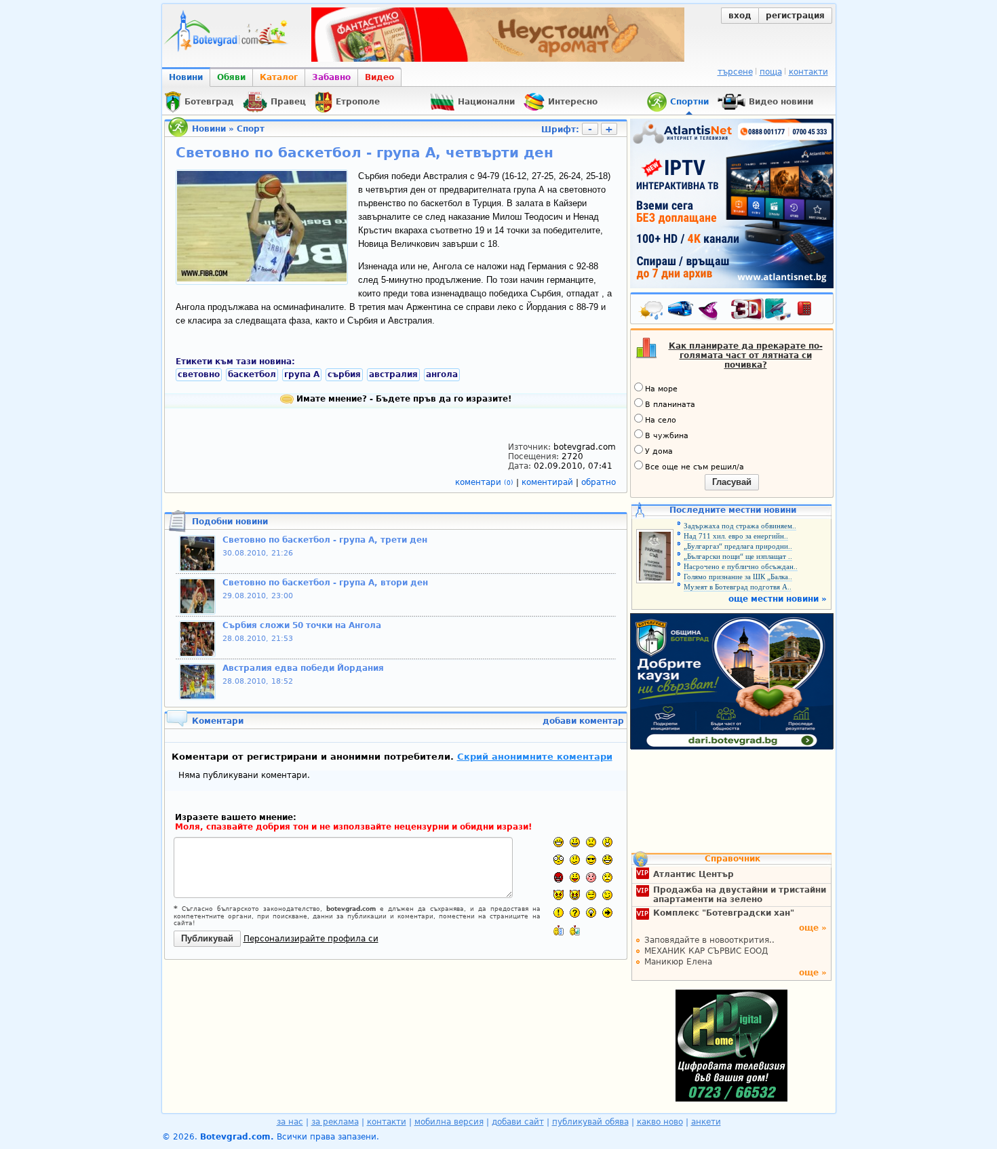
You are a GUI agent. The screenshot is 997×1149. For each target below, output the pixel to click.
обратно (598, 482)
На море (661, 389)
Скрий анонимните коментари (534, 757)
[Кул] (591, 860)
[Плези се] (575, 877)
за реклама (335, 1122)
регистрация (795, 15)
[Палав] (575, 895)
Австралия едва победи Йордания (303, 668)
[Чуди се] (591, 895)
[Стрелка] (607, 913)
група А (301, 374)
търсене (735, 72)
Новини (186, 77)
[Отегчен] (591, 877)
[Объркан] (575, 860)
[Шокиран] (558, 860)
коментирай (549, 482)
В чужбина (666, 435)
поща (771, 72)
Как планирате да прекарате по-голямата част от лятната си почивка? (746, 355)
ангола (442, 374)
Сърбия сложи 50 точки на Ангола (301, 625)
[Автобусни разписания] (681, 311)
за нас (290, 1122)
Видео (379, 77)
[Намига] (607, 895)
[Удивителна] (558, 913)
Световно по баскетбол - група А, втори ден (325, 582)
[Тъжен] (591, 842)
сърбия (344, 374)
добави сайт (518, 1122)
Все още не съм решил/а (694, 467)
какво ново (660, 1122)
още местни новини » (777, 599)
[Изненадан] (607, 842)
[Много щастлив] (558, 842)
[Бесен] (558, 877)
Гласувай (731, 482)
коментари (484, 482)
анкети (706, 1122)
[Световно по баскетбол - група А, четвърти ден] (262, 279)
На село (660, 420)
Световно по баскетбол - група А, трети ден (324, 540)
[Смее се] (607, 860)
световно (199, 374)
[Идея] (591, 913)
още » (813, 928)
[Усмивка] (575, 842)
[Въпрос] (575, 913)
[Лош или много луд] (558, 895)
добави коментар (583, 721)
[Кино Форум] (761, 310)
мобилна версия (449, 1122)
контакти (808, 72)
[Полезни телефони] (811, 311)
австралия (393, 374)
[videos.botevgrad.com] (575, 930)
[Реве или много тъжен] (607, 877)
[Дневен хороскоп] (711, 311)
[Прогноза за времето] (651, 311)
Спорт (251, 129)
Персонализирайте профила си (310, 938)
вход (739, 15)
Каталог (279, 77)
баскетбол (252, 374)
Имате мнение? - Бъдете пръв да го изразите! (402, 399)
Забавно (331, 77)
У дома (659, 451)
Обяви (231, 77)
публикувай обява (590, 1122)
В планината (670, 404)
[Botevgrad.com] (558, 930)
